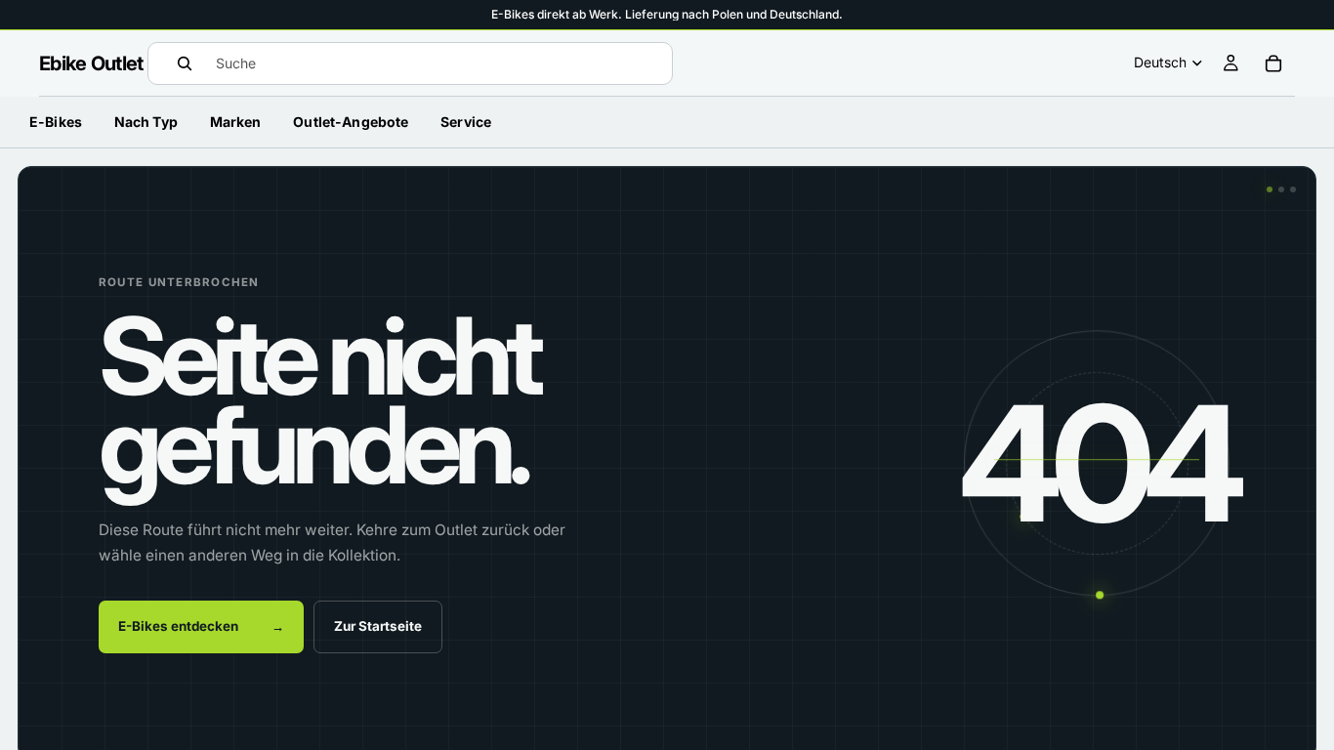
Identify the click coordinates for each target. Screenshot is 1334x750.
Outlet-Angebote (350, 121)
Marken (236, 121)
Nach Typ (146, 121)
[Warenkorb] (1273, 63)
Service (465, 121)
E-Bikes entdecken (201, 626)
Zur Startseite (378, 626)
